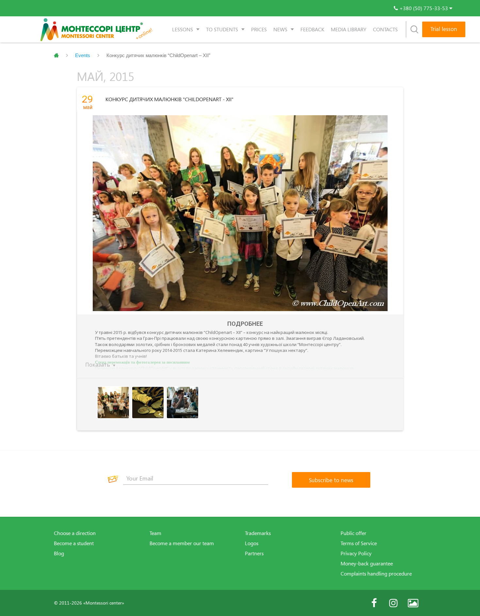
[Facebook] (373, 602)
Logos (251, 543)
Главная (56, 55)
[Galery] (413, 602)
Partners (254, 553)
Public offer (353, 533)
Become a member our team (182, 543)
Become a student (74, 543)
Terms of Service (359, 543)
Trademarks (258, 533)
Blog (59, 553)
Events (82, 55)
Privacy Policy (356, 553)
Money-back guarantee (367, 563)
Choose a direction (75, 533)
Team (155, 533)
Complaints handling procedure (376, 573)
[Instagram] (393, 602)
